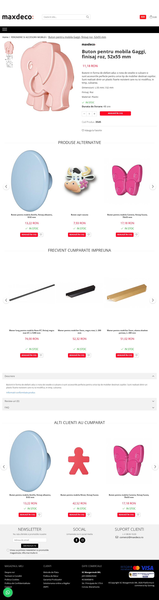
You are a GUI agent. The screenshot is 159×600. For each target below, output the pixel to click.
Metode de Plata (51, 572)
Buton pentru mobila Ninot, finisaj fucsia (79, 495)
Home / (6, 37)
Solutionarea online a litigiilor (56, 583)
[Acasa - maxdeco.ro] (17, 16)
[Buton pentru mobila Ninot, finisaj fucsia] (79, 461)
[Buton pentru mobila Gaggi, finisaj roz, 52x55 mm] (47, 76)
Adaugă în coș (115, 113)
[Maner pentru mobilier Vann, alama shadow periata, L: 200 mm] (127, 292)
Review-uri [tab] (12, 401)
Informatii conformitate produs (20, 392)
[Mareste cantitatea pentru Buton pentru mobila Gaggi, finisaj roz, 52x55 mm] (94, 113)
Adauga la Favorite (93, 130)
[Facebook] (76, 540)
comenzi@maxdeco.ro (131, 537)
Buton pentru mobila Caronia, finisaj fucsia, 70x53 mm (127, 216)
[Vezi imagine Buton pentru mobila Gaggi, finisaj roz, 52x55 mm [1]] (8, 60)
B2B (143, 17)
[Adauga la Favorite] (41, 235)
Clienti (47, 566)
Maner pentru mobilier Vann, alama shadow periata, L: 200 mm (127, 331)
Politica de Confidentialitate (17, 583)
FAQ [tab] (7, 407)
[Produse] (5, 30)
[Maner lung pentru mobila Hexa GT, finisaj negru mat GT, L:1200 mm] (31, 293)
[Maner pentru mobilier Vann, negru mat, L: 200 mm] (79, 292)
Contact (8, 586)
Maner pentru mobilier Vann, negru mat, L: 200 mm (79, 331)
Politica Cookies (12, 579)
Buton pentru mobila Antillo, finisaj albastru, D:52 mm (31, 216)
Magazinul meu (14, 566)
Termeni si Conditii (13, 576)
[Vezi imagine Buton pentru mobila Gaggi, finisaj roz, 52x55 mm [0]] (8, 47)
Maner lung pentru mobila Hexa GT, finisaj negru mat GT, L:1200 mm (31, 331)
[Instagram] (82, 540)
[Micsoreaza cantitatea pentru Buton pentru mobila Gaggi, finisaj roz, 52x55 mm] (84, 113)
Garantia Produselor (52, 579)
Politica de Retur (50, 576)
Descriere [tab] (10, 376)
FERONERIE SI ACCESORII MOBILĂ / (29, 37)
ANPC (46, 586)
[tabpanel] (47, 76)
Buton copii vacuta (79, 215)
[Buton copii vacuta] (79, 181)
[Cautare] (87, 17)
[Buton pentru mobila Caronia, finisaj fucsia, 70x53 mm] (127, 181)
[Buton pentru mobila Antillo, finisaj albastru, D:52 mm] (31, 181)
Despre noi (10, 572)
